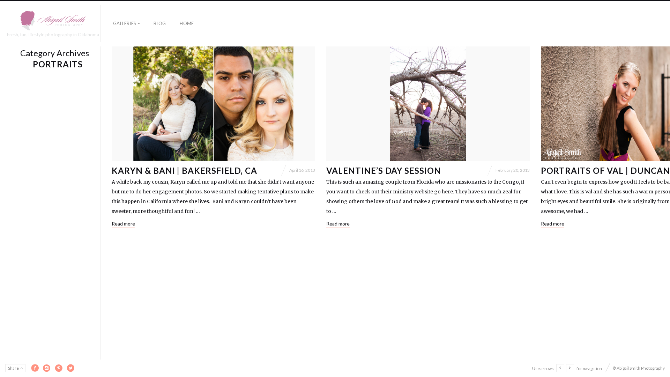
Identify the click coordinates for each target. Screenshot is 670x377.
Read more (123, 224)
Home (187, 23)
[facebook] (35, 368)
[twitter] (70, 368)
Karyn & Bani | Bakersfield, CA (184, 170)
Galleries (124, 23)
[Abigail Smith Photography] (53, 20)
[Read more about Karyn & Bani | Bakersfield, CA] (213, 103)
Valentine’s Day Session (383, 170)
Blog (160, 23)
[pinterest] (58, 368)
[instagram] (47, 368)
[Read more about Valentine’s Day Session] (428, 103)
